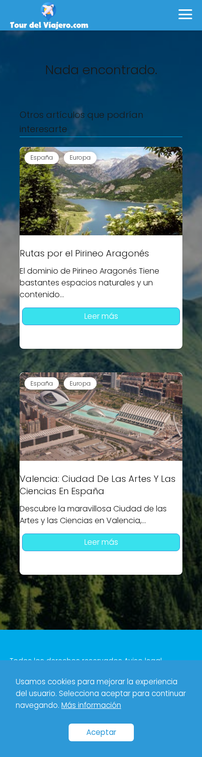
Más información (91, 705)
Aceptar (101, 732)
